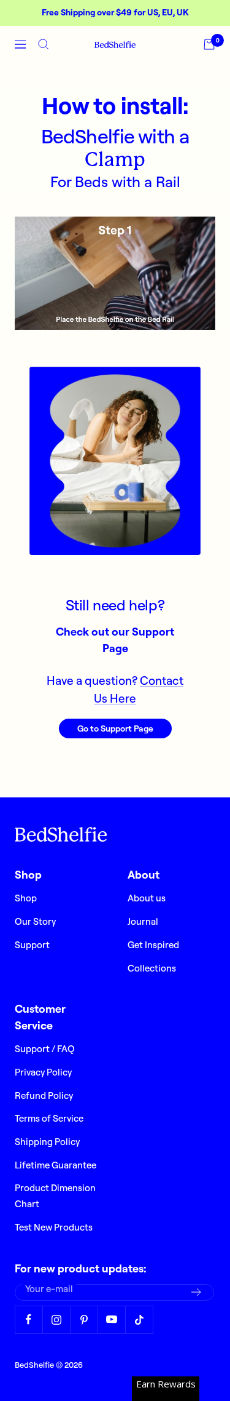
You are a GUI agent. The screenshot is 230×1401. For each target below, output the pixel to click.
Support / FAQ (45, 1049)
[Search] (43, 44)
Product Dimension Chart (55, 1196)
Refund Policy (44, 1095)
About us (147, 898)
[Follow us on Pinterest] (84, 1319)
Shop (26, 898)
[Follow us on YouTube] (111, 1319)
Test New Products (54, 1227)
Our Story (35, 921)
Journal (143, 921)
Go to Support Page (115, 728)
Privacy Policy (43, 1072)
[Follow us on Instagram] (56, 1319)
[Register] (196, 1292)
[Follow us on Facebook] (28, 1319)
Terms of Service (49, 1118)
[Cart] (209, 44)
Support (32, 945)
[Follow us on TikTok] (139, 1319)
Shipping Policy (47, 1142)
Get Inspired (153, 945)
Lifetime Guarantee (55, 1165)
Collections (152, 968)
